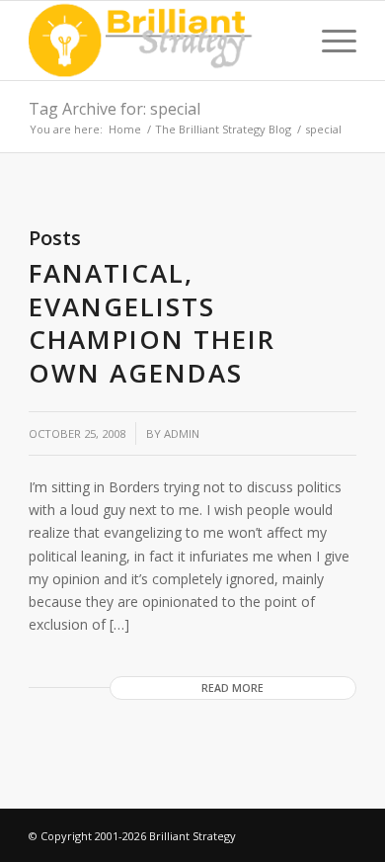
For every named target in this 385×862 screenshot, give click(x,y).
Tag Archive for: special (114, 109)
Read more (232, 688)
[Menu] (329, 40)
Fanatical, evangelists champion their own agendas (152, 322)
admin (181, 433)
